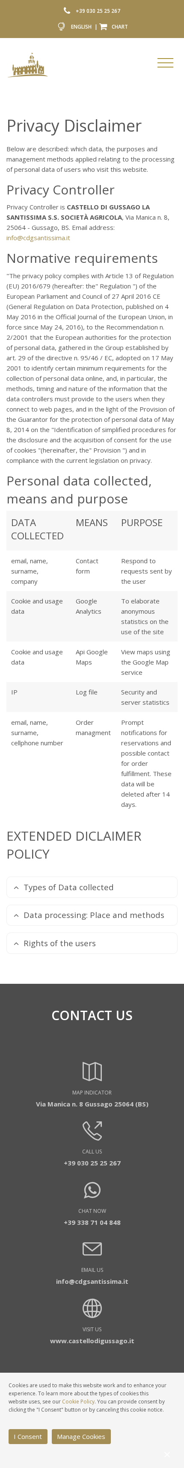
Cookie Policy (78, 1401)
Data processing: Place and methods (94, 914)
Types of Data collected (69, 887)
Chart (120, 26)
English (81, 26)
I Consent (28, 1436)
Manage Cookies (81, 1436)
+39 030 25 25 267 (98, 10)
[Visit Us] (92, 1314)
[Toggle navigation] (165, 63)
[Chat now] (92, 1194)
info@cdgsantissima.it (38, 237)
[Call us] (69, 10)
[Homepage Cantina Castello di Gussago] (27, 64)
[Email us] (92, 1254)
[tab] (92, 887)
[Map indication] (92, 1077)
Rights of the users (60, 943)
